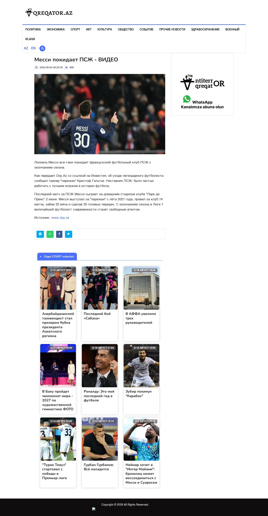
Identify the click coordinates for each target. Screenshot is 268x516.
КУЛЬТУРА (105, 29)
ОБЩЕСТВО (126, 29)
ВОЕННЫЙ (232, 29)
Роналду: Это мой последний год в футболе (99, 396)
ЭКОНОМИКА (56, 29)
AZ (26, 48)
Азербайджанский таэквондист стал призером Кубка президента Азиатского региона (58, 324)
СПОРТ (75, 29)
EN (33, 48)
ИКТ (89, 29)
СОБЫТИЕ (146, 29)
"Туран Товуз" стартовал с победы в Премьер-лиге (54, 471)
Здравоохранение (205, 29)
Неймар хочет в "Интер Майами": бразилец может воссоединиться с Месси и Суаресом (141, 473)
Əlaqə (30, 39)
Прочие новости (172, 29)
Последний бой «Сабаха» (97, 316)
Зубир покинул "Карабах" (139, 393)
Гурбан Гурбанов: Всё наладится (99, 467)
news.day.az (60, 218)
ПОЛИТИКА (33, 29)
